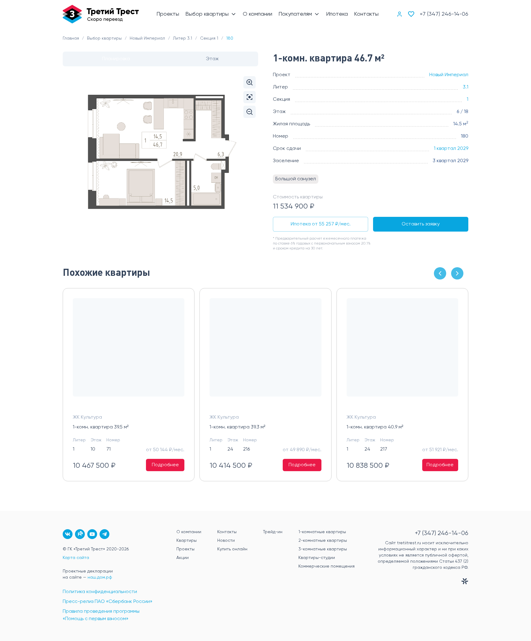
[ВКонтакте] (68, 534)
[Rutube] (80, 534)
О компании (188, 532)
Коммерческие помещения (326, 566)
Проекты (185, 549)
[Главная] (101, 14)
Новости (226, 540)
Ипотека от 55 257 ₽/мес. (321, 224)
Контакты (227, 532)
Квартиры (186, 540)
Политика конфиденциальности (100, 591)
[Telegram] (104, 534)
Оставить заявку (421, 224)
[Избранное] (411, 14)
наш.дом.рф (100, 577)
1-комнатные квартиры (322, 532)
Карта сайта (76, 558)
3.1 (465, 87)
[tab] (116, 59)
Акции (182, 558)
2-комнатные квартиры (322, 540)
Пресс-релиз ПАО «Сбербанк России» (107, 601)
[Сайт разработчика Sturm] (417, 582)
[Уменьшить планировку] (249, 112)
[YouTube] (92, 534)
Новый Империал (448, 74)
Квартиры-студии (316, 558)
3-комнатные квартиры (322, 549)
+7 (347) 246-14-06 (444, 14)
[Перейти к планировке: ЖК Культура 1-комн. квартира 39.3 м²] (265, 352)
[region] (265, 384)
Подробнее (165, 465)
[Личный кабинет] (399, 14)
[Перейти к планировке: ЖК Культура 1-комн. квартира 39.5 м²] (128, 352)
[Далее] (457, 273)
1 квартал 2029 (451, 148)
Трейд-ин (272, 532)
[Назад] (440, 273)
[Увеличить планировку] (249, 82)
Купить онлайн (232, 549)
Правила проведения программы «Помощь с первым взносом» (101, 615)
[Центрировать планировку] (249, 97)
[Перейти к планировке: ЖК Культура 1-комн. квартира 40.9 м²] (402, 352)
